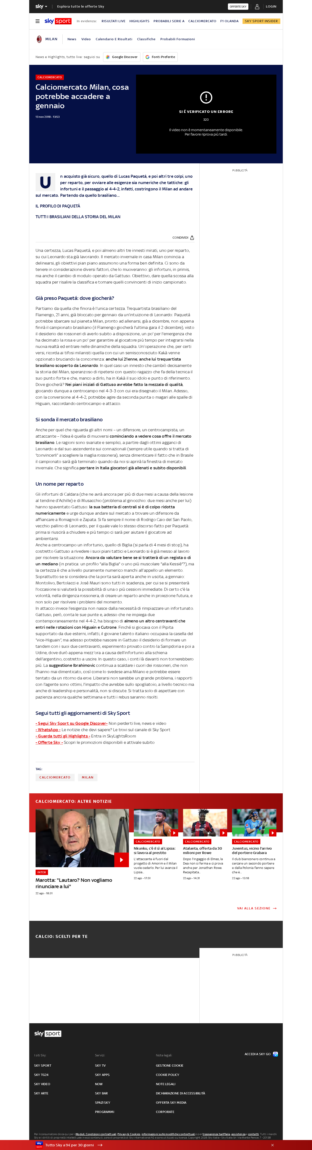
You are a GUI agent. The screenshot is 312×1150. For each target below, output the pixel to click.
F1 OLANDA (229, 21)
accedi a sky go (258, 1054)
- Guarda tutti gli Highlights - (63, 736)
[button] (148, 1145)
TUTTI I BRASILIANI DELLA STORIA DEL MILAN (78, 216)
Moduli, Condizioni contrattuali (96, 1134)
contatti (253, 1134)
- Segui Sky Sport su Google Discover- (71, 723)
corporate (165, 1112)
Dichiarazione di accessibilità (180, 1093)
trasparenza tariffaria (216, 1134)
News (72, 39)
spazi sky (102, 1102)
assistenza (238, 1134)
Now (99, 1084)
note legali (165, 1084)
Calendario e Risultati (114, 39)
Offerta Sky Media (171, 1102)
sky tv (100, 1065)
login (271, 6)
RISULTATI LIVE (114, 21)
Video (86, 39)
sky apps (102, 1075)
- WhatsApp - (48, 729)
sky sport (42, 1065)
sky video (42, 1084)
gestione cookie (169, 1065)
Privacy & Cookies (128, 1134)
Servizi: (100, 1055)
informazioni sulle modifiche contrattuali (168, 1134)
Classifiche (146, 39)
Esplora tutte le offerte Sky (80, 6)
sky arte (41, 1093)
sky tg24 (41, 1075)
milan (88, 777)
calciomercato (55, 777)
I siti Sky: (40, 1055)
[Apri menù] (37, 21)
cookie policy (167, 1075)
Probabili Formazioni (177, 39)
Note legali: (164, 1055)
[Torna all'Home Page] (58, 21)
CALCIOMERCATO (202, 21)
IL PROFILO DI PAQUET (57, 206)
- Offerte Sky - (49, 742)
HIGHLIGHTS (139, 21)
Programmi (104, 1112)
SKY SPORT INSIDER (261, 21)
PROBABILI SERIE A (169, 21)
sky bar (101, 1093)
